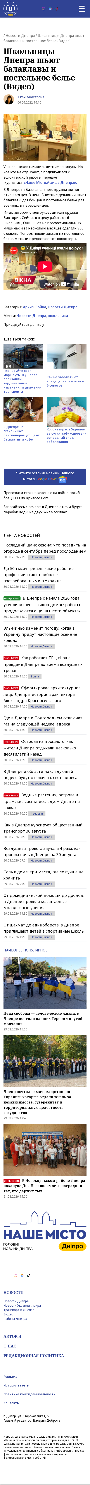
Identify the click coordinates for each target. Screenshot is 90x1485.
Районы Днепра (15, 1319)
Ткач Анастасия (30, 97)
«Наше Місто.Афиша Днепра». (50, 182)
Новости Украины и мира (22, 1305)
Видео (8, 1314)
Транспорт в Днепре (18, 1310)
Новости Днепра (20, 35)
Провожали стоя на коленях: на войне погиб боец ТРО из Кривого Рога (41, 495)
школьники (58, 315)
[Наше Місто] (10, 9)
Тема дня (37, 813)
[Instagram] (43, 9)
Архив (28, 307)
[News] (50, 9)
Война (40, 307)
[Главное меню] (82, 9)
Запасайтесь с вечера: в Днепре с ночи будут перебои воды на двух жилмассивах (42, 509)
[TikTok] (56, 9)
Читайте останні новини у (45, 476)
